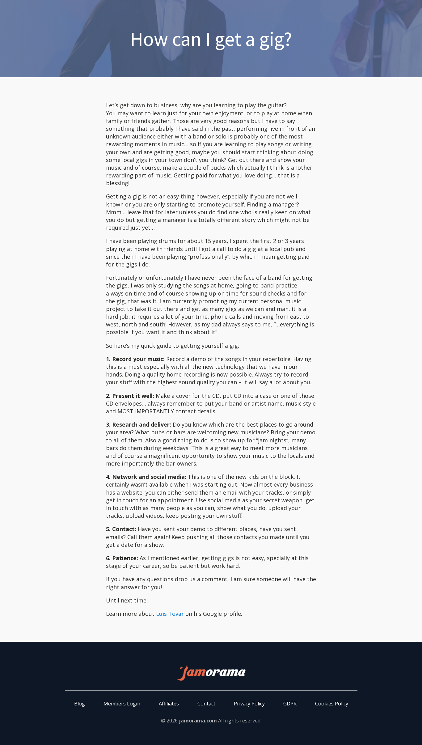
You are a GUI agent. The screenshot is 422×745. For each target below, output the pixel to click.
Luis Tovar (170, 613)
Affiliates (169, 703)
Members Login (121, 703)
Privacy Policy (249, 703)
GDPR (290, 703)
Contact (206, 703)
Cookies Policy (331, 703)
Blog (79, 703)
